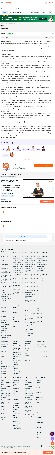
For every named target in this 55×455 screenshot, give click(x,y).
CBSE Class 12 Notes (42, 346)
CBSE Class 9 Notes (42, 354)
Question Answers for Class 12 (17, 12)
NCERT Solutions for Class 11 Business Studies (18, 274)
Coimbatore (40, 412)
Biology (20, 8)
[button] (5, 149)
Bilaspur (39, 427)
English (27, 355)
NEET (14, 317)
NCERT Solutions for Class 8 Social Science (42, 270)
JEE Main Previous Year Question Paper (5, 417)
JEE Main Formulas (5, 393)
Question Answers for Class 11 (38, 12)
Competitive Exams (18, 310)
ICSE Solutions (40, 311)
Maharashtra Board (6, 359)
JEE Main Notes (5, 390)
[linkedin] (45, 446)
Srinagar (39, 430)
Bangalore (38, 385)
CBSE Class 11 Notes (42, 349)
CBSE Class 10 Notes (42, 351)
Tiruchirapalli (39, 400)
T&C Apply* (22, 168)
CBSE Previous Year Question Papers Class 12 (30, 324)
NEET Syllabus (28, 399)
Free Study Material (18, 345)
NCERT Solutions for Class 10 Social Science (30, 270)
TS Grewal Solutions (6, 335)
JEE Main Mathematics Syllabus (4, 407)
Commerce (28, 358)
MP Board (3, 361)
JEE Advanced (16, 315)
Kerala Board (4, 356)
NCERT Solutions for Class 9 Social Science (30, 296)
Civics (26, 363)
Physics (27, 345)
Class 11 (15, 8)
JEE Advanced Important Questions (16, 384)
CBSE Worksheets (29, 315)
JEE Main (15, 312)
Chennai (38, 382)
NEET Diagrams (29, 393)
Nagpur (39, 417)
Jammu (39, 432)
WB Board (3, 373)
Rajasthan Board (5, 364)
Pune (38, 415)
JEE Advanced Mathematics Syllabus (16, 417)
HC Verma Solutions (6, 314)
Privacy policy (26, 446)
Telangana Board (5, 366)
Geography (28, 360)
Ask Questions (16, 373)
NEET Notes (28, 390)
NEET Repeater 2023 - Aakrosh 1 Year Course (15, 240)
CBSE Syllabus (28, 311)
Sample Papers (17, 352)
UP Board (3, 371)
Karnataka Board (5, 354)
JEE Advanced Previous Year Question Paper (17, 427)
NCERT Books (40, 278)
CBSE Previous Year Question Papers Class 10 (30, 329)
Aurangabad (40, 422)
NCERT (2, 254)
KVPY (14, 326)
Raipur (38, 425)
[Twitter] (49, 446)
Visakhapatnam (40, 397)
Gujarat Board (4, 351)
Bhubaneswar (40, 435)
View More (27, 159)
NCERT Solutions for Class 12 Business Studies (6, 281)
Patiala (38, 387)
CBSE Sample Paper (30, 313)
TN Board (3, 368)
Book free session (43, 166)
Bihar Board (4, 349)
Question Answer (6, 8)
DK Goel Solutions (5, 332)
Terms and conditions (8, 447)
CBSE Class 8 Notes (42, 356)
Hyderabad (39, 392)
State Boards (4, 344)
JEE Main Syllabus (5, 399)
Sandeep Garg (4, 337)
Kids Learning (16, 371)
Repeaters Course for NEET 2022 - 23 (14, 237)
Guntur (39, 420)
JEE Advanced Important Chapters (16, 390)
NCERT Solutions (5, 256)
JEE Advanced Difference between (16, 403)
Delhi (37, 390)
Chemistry (27, 350)
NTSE (14, 328)
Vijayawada (39, 395)
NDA (14, 324)
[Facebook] (41, 446)
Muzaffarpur (39, 380)
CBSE (26, 308)
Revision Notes (40, 344)
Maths (26, 353)
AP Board (3, 346)
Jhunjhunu (39, 437)
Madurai (38, 402)
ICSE (38, 308)
